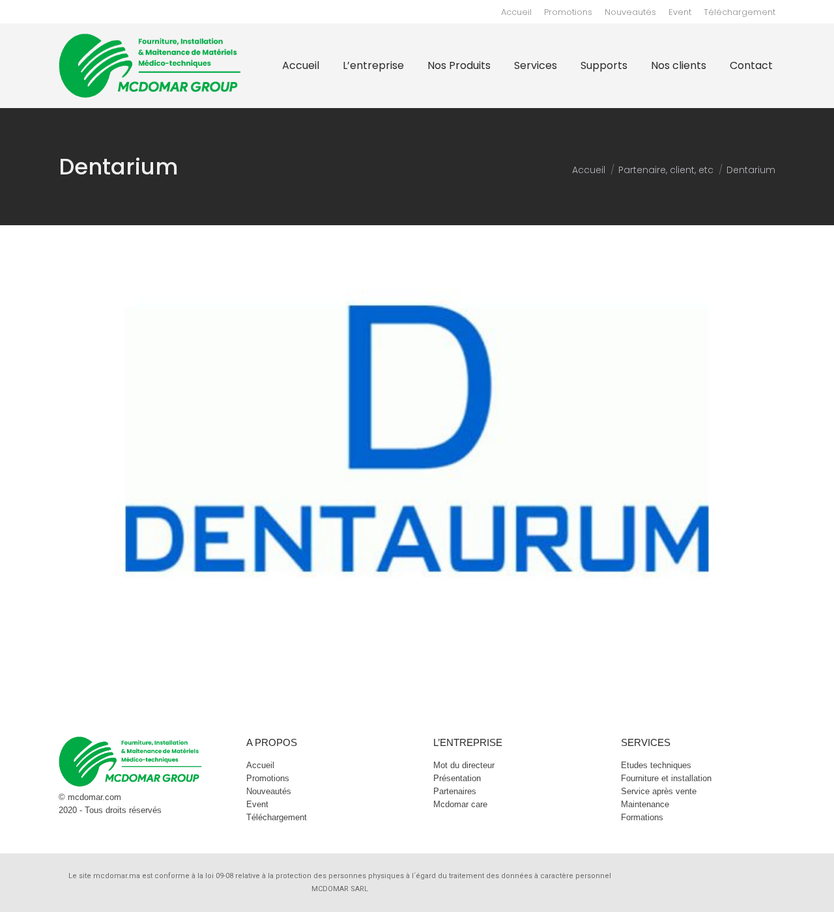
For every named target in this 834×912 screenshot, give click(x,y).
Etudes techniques (656, 765)
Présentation (457, 778)
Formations (642, 817)
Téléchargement (276, 817)
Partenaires (454, 791)
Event (257, 804)
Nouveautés (268, 791)
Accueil (260, 765)
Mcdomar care (460, 804)
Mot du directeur (464, 765)
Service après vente (659, 791)
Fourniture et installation (666, 778)
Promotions (267, 778)
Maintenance (645, 804)
